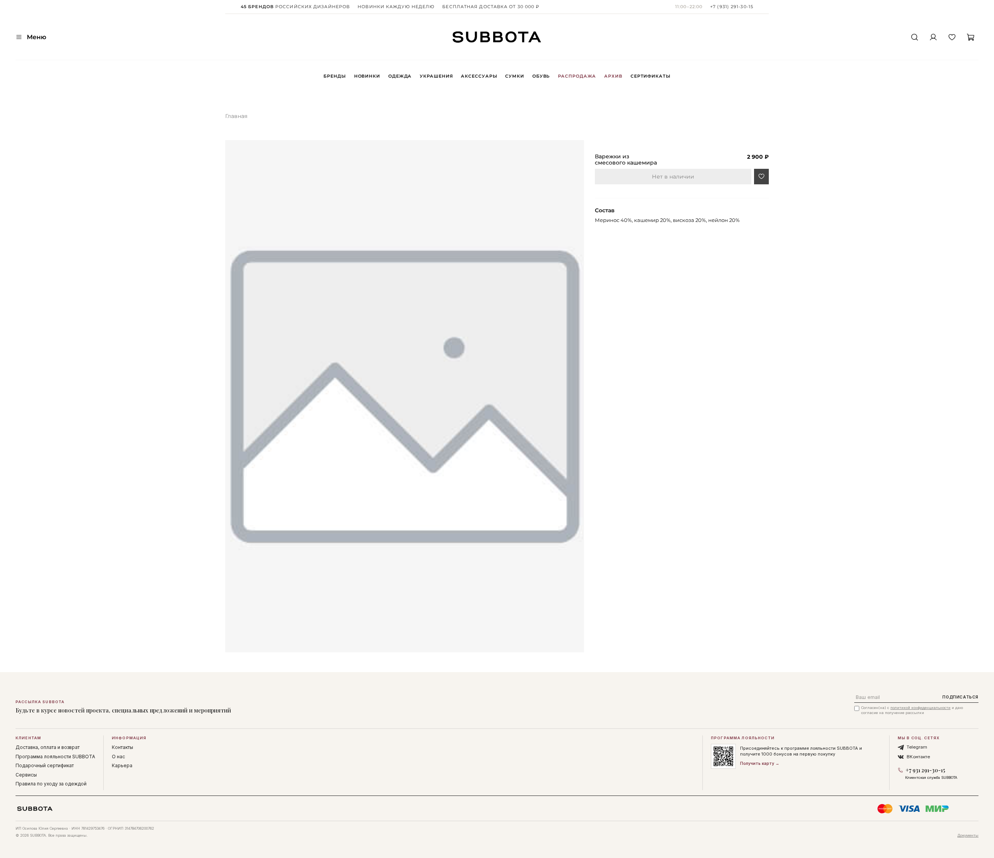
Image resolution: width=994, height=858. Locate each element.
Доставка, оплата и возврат (48, 747)
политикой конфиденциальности (920, 707)
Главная (236, 116)
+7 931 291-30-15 (925, 770)
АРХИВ (613, 76)
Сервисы (26, 775)
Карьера (122, 765)
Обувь (541, 76)
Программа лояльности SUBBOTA (55, 756)
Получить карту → (759, 763)
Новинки (367, 76)
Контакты (122, 747)
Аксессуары (479, 76)
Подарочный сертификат (45, 765)
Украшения (436, 76)
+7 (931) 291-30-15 (731, 6)
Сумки (514, 76)
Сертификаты (651, 76)
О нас (118, 756)
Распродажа (577, 76)
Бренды (334, 76)
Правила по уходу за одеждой (51, 784)
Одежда (400, 76)
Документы (968, 835)
